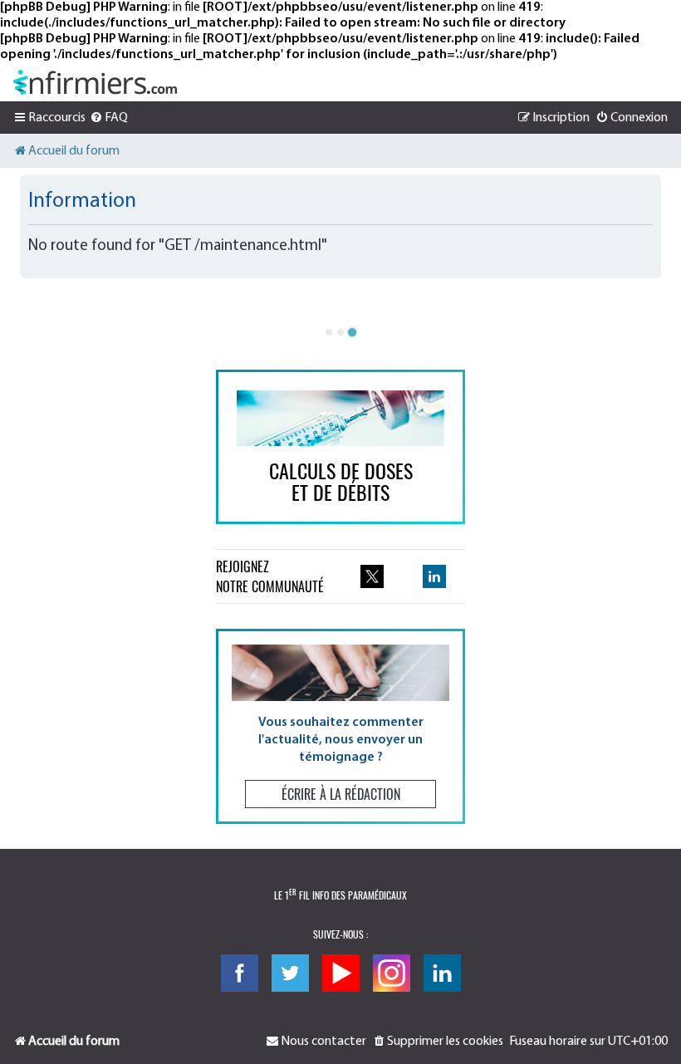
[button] (340, 726)
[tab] (329, 332)
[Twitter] (290, 973)
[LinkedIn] (442, 973)
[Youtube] (341, 973)
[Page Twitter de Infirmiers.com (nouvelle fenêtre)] (372, 576)
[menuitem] (109, 118)
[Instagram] (391, 973)
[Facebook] (239, 973)
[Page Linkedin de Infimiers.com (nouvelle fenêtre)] (434, 576)
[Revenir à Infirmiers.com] (95, 82)
